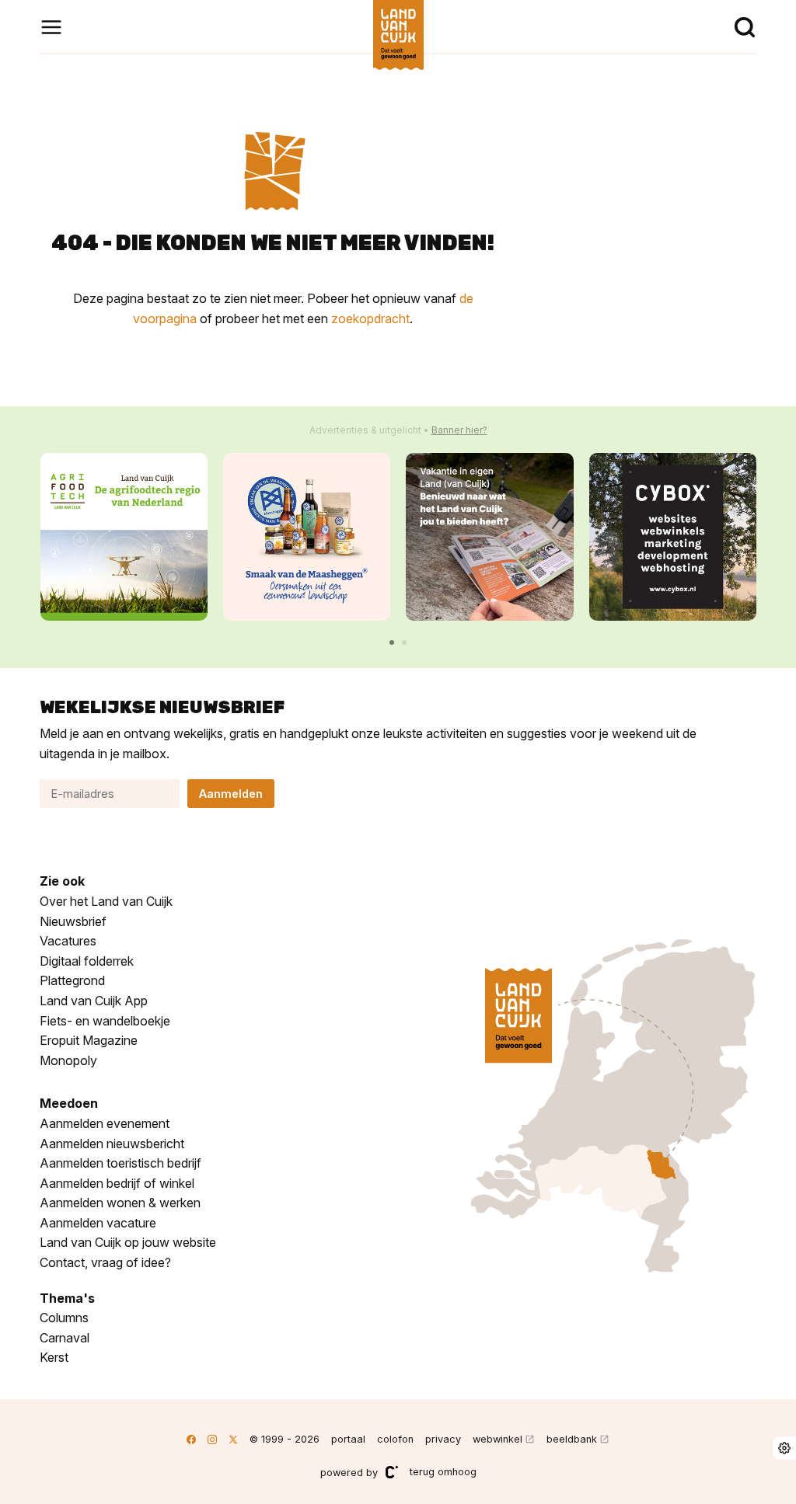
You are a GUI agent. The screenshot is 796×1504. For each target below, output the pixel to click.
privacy (443, 1439)
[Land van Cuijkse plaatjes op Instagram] (212, 1439)
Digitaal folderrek (87, 961)
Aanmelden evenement (104, 1123)
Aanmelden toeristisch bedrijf (120, 1163)
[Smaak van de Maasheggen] (306, 536)
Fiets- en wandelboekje (105, 1021)
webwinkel (497, 1439)
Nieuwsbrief (73, 921)
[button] (391, 642)
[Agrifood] (124, 536)
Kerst (54, 1357)
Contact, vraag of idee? (105, 1262)
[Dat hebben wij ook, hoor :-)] (489, 536)
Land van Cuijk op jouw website (128, 1242)
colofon (395, 1439)
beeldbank (571, 1439)
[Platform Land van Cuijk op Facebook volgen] (191, 1439)
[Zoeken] (744, 27)
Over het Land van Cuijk (106, 901)
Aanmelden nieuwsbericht (112, 1143)
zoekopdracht (370, 318)
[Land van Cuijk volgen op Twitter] (233, 1439)
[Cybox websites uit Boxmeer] (672, 536)
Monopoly (68, 1060)
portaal (348, 1439)
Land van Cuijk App (94, 1000)
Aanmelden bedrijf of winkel (117, 1183)
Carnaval (64, 1338)
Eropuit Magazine (89, 1040)
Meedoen (69, 1103)
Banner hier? (459, 430)
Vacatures (68, 941)
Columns (64, 1317)
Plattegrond (72, 980)
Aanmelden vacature (98, 1223)
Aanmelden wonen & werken (120, 1202)
